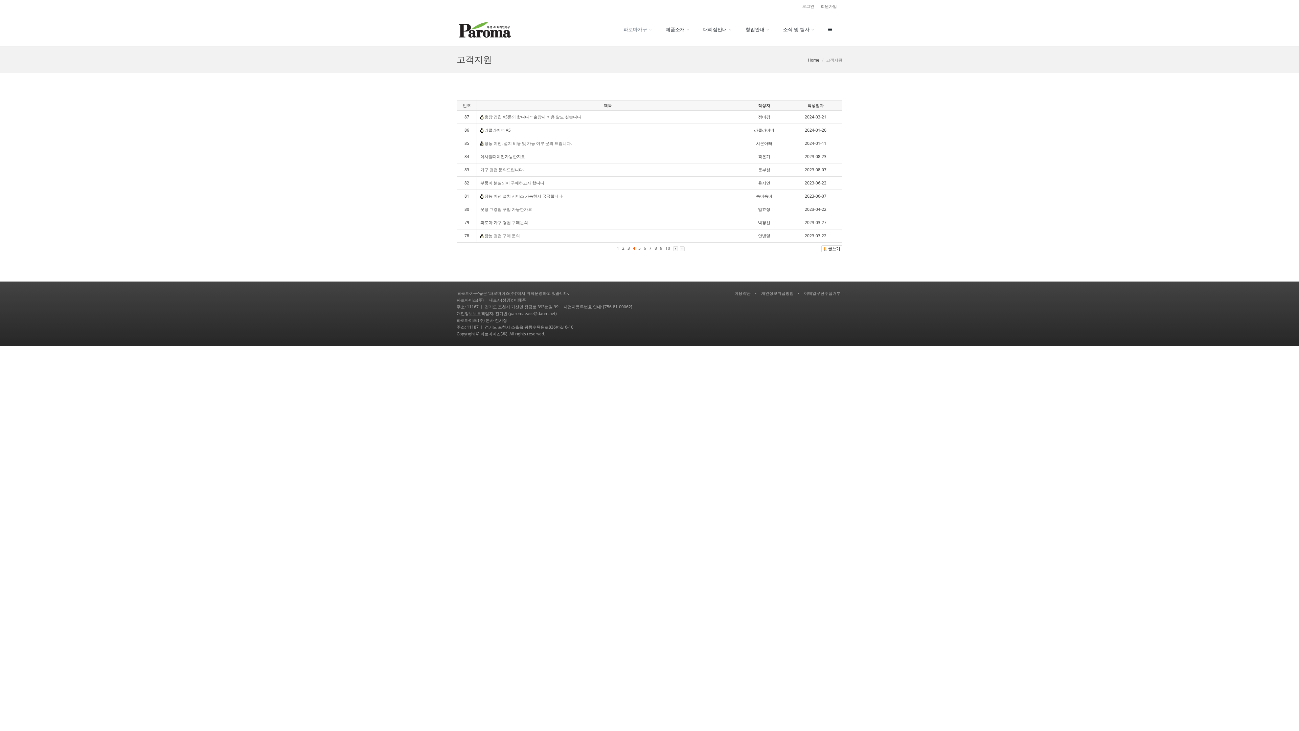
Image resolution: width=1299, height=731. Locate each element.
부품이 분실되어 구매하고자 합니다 (512, 183)
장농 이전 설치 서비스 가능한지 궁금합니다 (523, 196)
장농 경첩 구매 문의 (502, 236)
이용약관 (742, 293)
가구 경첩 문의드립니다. (502, 170)
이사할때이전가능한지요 (502, 156)
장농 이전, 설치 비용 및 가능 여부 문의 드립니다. (528, 143)
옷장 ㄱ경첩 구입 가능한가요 (506, 209)
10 (667, 248)
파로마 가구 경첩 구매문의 (504, 222)
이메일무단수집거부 (822, 293)
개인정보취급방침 (777, 293)
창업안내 (755, 29)
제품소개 (675, 29)
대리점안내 (715, 29)
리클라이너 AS (497, 130)
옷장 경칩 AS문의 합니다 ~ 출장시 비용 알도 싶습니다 (532, 117)
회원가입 (829, 6)
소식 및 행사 (796, 29)
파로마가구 (635, 29)
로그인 (808, 6)
